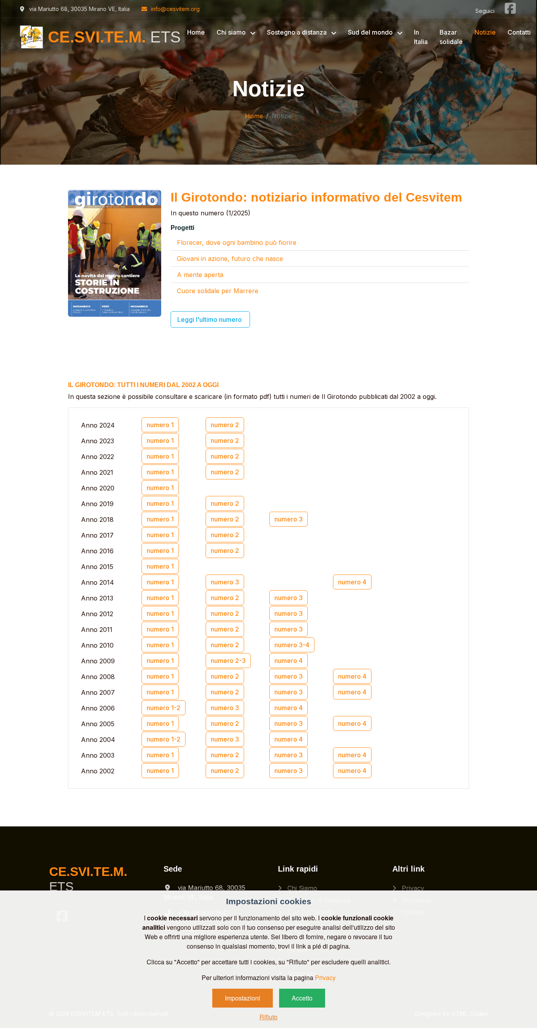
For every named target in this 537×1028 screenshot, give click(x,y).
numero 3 (288, 519)
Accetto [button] (302, 997)
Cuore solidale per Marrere (217, 291)
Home (196, 32)
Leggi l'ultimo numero (210, 319)
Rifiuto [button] (268, 1016)
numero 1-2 (163, 708)
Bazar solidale (451, 37)
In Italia (421, 37)
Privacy (412, 888)
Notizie (485, 32)
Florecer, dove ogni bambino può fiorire (236, 242)
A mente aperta (200, 275)
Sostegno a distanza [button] (297, 32)
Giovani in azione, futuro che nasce (230, 259)
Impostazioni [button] (242, 997)
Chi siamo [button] (232, 32)
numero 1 (160, 425)
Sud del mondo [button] (371, 32)
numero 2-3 (228, 661)
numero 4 (352, 582)
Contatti (519, 32)
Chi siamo (301, 888)
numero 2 (225, 425)
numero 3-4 (291, 645)
